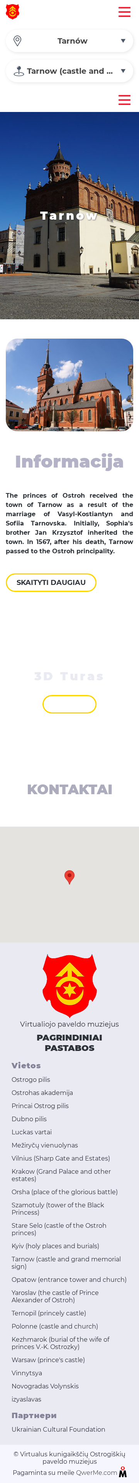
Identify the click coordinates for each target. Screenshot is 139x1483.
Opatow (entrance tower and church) (69, 1279)
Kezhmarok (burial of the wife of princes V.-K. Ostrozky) (60, 1343)
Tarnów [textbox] (73, 41)
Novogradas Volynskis (45, 1386)
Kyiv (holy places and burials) (55, 1246)
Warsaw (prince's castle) (48, 1360)
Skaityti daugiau (51, 582)
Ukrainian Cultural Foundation (58, 1429)
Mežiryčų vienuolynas (45, 1145)
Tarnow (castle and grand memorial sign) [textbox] (80, 71)
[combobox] (69, 41)
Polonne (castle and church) (55, 1326)
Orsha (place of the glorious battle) (65, 1192)
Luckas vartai (32, 1132)
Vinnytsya (27, 1373)
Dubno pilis (29, 1119)
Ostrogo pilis (31, 1079)
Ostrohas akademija (42, 1093)
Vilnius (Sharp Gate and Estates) (61, 1158)
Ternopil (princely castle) (49, 1313)
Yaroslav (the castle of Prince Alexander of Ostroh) (55, 1296)
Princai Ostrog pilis (40, 1106)
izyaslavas (26, 1399)
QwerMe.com (97, 1472)
